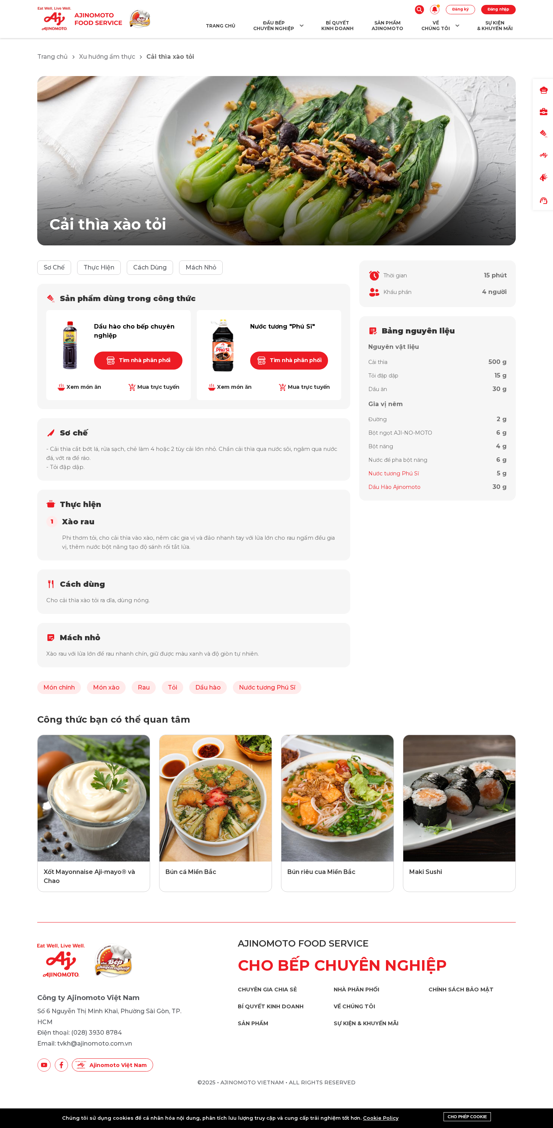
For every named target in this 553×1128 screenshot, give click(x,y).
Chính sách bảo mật (461, 989)
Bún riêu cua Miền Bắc (321, 871)
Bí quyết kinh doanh (271, 1006)
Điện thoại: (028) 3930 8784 (79, 1032)
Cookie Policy (380, 1118)
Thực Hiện (99, 267)
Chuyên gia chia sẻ (267, 989)
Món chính (59, 687)
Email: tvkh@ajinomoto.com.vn (84, 1043)
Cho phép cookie (467, 1116)
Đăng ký (460, 9)
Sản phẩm (253, 1023)
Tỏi (172, 687)
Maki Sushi (425, 871)
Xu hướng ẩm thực (107, 56)
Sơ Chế (54, 267)
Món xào (106, 687)
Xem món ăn (84, 387)
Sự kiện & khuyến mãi (366, 1023)
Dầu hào (208, 687)
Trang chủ (52, 56)
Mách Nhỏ (200, 267)
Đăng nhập (498, 9)
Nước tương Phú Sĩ (267, 687)
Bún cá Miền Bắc (191, 871)
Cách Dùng (150, 267)
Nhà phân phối (356, 989)
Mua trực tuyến (158, 387)
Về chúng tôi (354, 1006)
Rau (144, 687)
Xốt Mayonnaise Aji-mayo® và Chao (89, 876)
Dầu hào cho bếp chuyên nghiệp (134, 331)
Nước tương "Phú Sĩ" (282, 326)
